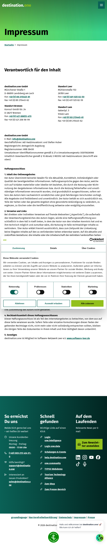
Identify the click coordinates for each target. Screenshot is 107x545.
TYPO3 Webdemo (54, 469)
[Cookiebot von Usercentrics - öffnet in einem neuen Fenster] (91, 240)
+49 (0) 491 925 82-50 (73, 96)
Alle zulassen (87, 303)
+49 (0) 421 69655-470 (20, 116)
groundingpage (19, 517)
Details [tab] (53, 248)
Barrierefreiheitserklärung (43, 517)
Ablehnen (19, 303)
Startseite (9, 45)
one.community (53, 463)
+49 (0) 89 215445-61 (19, 96)
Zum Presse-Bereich (55, 489)
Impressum (80, 517)
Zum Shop (50, 483)
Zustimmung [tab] (18, 248)
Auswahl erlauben (53, 303)
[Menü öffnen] (101, 5)
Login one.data (52, 446)
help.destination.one (55, 457)
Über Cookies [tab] (88, 248)
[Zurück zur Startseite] (16, 5)
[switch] (40, 292)
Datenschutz (65, 517)
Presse (91, 517)
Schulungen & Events (55, 452)
